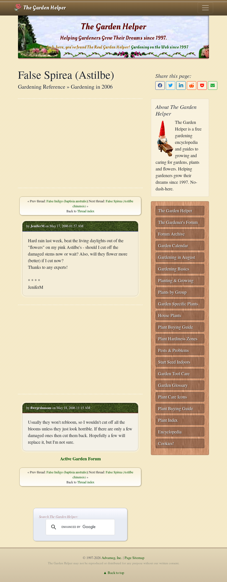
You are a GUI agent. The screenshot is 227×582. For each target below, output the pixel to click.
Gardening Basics (173, 269)
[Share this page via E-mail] (212, 85)
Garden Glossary (173, 385)
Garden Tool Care (174, 373)
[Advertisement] (80, 143)
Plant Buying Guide (175, 327)
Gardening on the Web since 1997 (159, 47)
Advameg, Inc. (112, 557)
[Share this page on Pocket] (202, 85)
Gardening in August (176, 257)
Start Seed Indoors (174, 362)
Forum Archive (171, 234)
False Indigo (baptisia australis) (67, 201)
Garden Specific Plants (178, 304)
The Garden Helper (44, 8)
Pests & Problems (173, 350)
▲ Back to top (113, 572)
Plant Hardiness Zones (177, 338)
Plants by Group (172, 292)
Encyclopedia (170, 432)
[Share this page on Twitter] (170, 85)
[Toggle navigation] (205, 7)
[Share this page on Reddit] (191, 85)
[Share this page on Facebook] (160, 85)
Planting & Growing (176, 280)
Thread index (85, 211)
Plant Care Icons (172, 397)
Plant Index (168, 420)
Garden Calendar (173, 245)
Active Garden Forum (80, 458)
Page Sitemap (134, 557)
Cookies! (166, 443)
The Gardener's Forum (178, 222)
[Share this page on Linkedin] (181, 85)
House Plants (169, 315)
